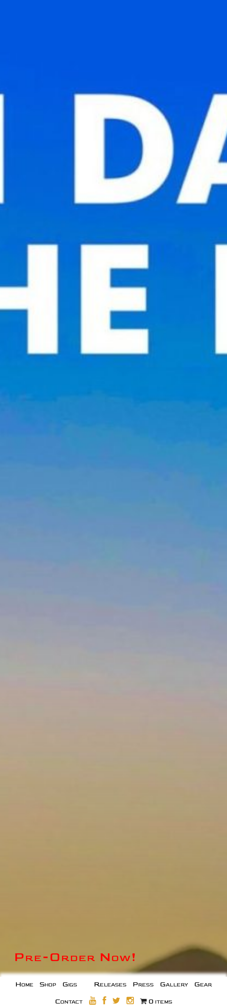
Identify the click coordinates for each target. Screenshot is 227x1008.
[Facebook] (104, 1000)
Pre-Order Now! (75, 957)
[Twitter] (116, 1000)
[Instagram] (130, 1000)
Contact (69, 1001)
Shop (48, 984)
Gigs (69, 984)
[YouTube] (93, 1000)
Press (143, 984)
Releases (110, 984)
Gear (203, 984)
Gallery (174, 984)
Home (24, 984)
